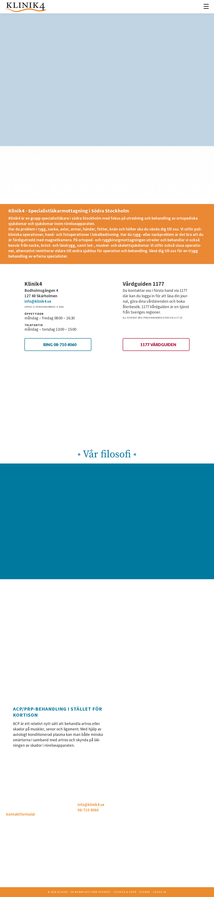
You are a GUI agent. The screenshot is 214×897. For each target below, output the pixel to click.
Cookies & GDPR (124, 892)
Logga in (159, 892)
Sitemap (144, 892)
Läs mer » (155, 887)
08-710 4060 (88, 809)
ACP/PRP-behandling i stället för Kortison (57, 712)
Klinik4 (62, 892)
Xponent (104, 892)
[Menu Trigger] (206, 6)
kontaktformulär (20, 814)
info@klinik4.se (37, 301)
